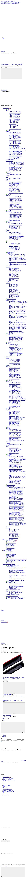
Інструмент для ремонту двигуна (16, 580)
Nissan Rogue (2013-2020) (14, 350)
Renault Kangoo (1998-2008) (15, 387)
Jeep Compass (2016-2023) (14, 233)
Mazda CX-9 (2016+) (13, 297)
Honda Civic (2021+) (13, 205)
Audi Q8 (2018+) (12, 127)
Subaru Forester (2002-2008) (15, 429)
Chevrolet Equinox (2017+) (15, 168)
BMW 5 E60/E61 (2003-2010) (15, 153)
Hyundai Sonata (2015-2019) (15, 215)
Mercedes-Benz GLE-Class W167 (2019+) (18, 316)
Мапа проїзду (4, 866)
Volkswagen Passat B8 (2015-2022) (16, 506)
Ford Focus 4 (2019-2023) (14, 191)
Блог (17, 3)
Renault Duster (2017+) (14, 385)
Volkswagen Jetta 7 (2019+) (15, 501)
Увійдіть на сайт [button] (7, 694)
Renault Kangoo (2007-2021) (15, 389)
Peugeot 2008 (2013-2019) (14, 368)
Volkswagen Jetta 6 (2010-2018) (16, 499)
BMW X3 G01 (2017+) (14, 138)
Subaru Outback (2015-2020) (15, 437)
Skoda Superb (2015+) (13, 424)
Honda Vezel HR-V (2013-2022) (16, 209)
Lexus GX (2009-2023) (14, 278)
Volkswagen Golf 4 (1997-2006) (16, 491)
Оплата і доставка (12, 2)
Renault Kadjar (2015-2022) (15, 386)
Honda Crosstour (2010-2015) (15, 206)
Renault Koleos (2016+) (14, 392)
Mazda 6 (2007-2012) (13, 290)
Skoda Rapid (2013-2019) (14, 421)
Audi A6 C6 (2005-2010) (14, 117)
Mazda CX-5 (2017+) (13, 294)
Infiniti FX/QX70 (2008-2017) (15, 223)
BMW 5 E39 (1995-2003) (14, 152)
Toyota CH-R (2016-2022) (14, 461)
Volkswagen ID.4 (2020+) (14, 496)
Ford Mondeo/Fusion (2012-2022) (16, 193)
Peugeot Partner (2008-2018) (15, 377)
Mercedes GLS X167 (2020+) (15, 331)
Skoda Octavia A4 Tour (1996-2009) (17, 417)
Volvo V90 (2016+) (13, 531)
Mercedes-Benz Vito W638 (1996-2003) (17, 324)
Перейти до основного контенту (8, 1)
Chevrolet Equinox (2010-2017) (15, 167)
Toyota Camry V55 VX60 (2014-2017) (17, 459)
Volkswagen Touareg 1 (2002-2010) (16, 517)
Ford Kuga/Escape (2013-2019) (15, 182)
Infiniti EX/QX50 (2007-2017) (15, 225)
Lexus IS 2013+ (12, 279)
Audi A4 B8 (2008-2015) (14, 114)
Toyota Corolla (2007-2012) (15, 462)
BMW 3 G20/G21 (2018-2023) (15, 151)
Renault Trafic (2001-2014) (14, 405)
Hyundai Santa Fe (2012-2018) (15, 212)
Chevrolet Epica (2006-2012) (15, 170)
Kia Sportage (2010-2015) (14, 243)
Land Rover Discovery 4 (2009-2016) (17, 255)
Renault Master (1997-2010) (15, 393)
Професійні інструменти (9, 564)
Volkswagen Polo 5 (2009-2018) (16, 508)
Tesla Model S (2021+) (14, 450)
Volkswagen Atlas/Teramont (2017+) (17, 487)
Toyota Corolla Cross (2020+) (15, 466)
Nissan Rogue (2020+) (13, 352)
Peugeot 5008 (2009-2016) (14, 375)
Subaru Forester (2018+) (14, 433)
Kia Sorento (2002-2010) (14, 247)
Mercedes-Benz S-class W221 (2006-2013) (18, 306)
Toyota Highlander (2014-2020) (15, 469)
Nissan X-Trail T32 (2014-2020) (16, 354)
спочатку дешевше (13, 652)
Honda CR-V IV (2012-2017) (15, 200)
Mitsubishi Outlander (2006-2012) (16, 338)
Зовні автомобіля (7, 550)
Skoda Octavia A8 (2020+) (14, 425)
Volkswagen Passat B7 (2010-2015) (16, 504)
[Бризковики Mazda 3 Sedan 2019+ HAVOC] (15, 697)
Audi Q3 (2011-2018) (13, 121)
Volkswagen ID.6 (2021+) (14, 497)
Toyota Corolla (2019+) (14, 465)
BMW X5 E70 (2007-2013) (15, 142)
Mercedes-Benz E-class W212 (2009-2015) (18, 302)
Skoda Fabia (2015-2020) (14, 413)
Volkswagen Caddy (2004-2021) (16, 488)
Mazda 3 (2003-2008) (13, 284)
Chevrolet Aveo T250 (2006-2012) (16, 163)
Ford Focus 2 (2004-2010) (14, 189)
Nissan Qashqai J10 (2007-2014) (16, 348)
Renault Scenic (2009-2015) (15, 402)
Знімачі (10, 577)
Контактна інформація (11, 3)
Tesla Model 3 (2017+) (14, 448)
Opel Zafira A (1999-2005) (14, 363)
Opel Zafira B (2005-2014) (14, 364)
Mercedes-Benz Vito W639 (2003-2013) (17, 326)
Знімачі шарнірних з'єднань (15, 583)
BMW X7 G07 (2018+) (14, 147)
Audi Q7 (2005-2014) (13, 125)
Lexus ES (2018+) (13, 269)
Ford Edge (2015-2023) (14, 186)
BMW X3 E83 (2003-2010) (15, 136)
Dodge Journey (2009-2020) (15, 174)
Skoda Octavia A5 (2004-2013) (15, 418)
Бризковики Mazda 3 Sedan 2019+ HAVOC (13, 700)
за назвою (20, 652)
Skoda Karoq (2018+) (13, 414)
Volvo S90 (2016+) (13, 530)
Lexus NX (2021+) (13, 273)
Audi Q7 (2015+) (12, 126)
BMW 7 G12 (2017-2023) (14, 157)
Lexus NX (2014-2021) (14, 271)
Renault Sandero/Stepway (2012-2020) (17, 400)
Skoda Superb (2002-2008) (14, 422)
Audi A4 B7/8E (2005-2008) (15, 113)
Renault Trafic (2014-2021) (14, 406)
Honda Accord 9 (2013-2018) (15, 199)
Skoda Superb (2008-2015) (14, 423)
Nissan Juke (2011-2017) (14, 344)
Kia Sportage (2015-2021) (14, 244)
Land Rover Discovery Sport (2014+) (17, 258)
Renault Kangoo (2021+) (14, 390)
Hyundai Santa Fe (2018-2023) (15, 214)
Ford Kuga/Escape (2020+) (14, 183)
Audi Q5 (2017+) (12, 124)
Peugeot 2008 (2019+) (13, 369)
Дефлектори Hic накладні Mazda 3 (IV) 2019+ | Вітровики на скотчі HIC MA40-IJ (14, 678)
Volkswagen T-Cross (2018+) (15, 512)
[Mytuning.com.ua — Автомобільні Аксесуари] (7, 747)
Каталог (2, 2)
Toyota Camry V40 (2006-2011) (16, 456)
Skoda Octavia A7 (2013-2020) (15, 419)
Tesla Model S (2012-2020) (15, 449)
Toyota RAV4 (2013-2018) (14, 481)
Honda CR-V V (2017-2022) (15, 201)
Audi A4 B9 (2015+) (13, 115)
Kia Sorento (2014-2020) (14, 249)
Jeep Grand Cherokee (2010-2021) (16, 236)
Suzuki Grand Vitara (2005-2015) (16, 444)
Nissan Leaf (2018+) (13, 347)
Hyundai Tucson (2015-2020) (15, 219)
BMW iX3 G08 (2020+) (14, 158)
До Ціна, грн (14, 740)
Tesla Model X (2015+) (14, 451)
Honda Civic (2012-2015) (14, 202)
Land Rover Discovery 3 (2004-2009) (17, 254)
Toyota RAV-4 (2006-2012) (15, 480)
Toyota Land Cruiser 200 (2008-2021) (17, 476)
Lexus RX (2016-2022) (14, 276)
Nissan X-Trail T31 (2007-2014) (16, 353)
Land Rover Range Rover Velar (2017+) (17, 264)
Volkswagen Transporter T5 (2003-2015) (17, 524)
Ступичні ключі (12, 585)
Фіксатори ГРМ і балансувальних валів (18, 567)
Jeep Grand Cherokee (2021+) (15, 237)
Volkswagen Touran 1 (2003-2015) (16, 520)
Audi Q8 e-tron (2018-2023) (15, 129)
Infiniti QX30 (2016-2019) (14, 228)
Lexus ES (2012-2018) (14, 268)
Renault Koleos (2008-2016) (15, 391)
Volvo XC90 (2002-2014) (14, 536)
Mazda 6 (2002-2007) (13, 289)
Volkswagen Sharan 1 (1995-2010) (16, 509)
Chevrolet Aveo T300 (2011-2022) (16, 164)
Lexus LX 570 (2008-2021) (15, 270)
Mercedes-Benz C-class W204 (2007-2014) (18, 301)
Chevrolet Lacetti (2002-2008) (15, 169)
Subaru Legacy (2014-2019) (15, 434)
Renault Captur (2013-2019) (15, 382)
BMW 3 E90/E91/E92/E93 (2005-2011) (17, 148)
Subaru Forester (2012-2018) (15, 432)
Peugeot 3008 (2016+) (13, 371)
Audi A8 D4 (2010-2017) (14, 120)
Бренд (22, 732)
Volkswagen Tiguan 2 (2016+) (15, 515)
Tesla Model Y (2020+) (14, 453)
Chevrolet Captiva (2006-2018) (15, 166)
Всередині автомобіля (8, 539)
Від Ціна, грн (4, 740)
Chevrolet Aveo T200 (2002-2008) (16, 162)
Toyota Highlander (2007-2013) (15, 467)
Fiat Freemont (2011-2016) (14, 178)
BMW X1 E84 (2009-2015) (15, 132)
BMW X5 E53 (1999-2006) (15, 141)
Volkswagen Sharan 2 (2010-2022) (16, 510)
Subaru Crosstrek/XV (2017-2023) (16, 440)
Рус (4, 38)
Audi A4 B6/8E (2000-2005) (15, 111)
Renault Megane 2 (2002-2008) (15, 396)
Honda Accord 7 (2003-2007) (15, 196)
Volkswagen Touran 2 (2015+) (15, 522)
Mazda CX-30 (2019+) (14, 296)
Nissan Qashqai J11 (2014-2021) (16, 349)
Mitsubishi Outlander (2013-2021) (16, 339)
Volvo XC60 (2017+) (13, 535)
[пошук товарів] (11, 73)
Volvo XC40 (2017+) (13, 533)
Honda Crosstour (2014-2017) (15, 207)
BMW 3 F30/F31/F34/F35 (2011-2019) (17, 150)
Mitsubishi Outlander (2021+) (15, 340)
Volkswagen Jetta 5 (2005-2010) (16, 498)
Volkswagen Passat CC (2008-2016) (16, 507)
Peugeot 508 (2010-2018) (14, 374)
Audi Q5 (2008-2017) (13, 122)
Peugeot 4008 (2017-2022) (14, 372)
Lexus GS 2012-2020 (13, 280)
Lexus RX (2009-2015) (14, 275)
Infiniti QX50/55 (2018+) (14, 226)
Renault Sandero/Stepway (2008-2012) (17, 398)
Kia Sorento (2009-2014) (14, 248)
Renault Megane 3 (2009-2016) (15, 397)
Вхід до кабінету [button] (7, 785)
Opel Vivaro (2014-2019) (14, 361)
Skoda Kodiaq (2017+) (14, 416)
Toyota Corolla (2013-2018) (15, 464)
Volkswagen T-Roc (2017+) (15, 513)
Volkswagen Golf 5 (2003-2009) (16, 492)
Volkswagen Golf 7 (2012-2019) (16, 494)
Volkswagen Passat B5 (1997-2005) (16, 502)
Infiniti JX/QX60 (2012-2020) (15, 227)
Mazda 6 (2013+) (12, 291)
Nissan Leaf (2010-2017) (14, 345)
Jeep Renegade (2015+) (14, 239)
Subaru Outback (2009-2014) (15, 435)
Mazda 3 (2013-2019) (13, 286)
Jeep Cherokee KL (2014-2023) (15, 235)
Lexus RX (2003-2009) (14, 274)
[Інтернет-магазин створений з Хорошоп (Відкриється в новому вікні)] (11, 773)
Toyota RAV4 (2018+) (13, 482)
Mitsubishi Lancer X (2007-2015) (16, 337)
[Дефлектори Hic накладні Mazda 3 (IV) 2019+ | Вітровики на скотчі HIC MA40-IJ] (15, 664)
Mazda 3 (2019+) (12, 287)
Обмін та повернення (8, 790)
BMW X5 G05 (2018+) (14, 145)
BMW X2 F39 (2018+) (14, 135)
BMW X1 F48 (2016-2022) (15, 133)
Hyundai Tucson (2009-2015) (15, 217)
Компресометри (12, 573)
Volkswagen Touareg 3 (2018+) (15, 519)
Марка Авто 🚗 (7, 108)
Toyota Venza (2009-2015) (14, 483)
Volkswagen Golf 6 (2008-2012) (16, 493)
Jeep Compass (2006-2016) (14, 232)
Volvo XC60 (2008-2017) (14, 534)
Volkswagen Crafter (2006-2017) (16, 490)
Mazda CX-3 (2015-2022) (14, 295)
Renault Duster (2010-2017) (15, 384)
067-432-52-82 (4, 90)
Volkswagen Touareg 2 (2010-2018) (16, 518)
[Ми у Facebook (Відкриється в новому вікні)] (11, 14)
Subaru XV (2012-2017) (14, 439)
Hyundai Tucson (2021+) (14, 220)
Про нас (6, 2)
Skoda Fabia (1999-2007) (14, 411)
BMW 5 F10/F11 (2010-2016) (15, 154)
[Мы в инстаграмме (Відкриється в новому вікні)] (11, 24)
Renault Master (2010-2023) (15, 395)
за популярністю (4, 652)
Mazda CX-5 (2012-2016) (14, 292)
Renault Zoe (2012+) (13, 407)
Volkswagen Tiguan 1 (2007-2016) (16, 514)
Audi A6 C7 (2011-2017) (14, 119)
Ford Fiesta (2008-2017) (14, 188)
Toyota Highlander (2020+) (15, 470)
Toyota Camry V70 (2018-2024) (16, 460)
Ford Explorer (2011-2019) (14, 184)
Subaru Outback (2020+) (14, 438)
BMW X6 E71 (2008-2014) (15, 146)
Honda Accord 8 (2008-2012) (15, 198)
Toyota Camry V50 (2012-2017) (16, 458)
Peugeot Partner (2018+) (14, 379)
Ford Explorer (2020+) (13, 185)
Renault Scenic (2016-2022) (15, 403)
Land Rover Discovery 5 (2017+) (16, 257)
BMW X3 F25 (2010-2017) (15, 137)
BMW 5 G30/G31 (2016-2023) (15, 156)
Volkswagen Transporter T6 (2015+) (16, 525)
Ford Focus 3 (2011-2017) (14, 190)
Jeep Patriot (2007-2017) (14, 238)
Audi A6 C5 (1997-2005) (14, 116)
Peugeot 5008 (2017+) (13, 376)
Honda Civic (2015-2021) (14, 204)
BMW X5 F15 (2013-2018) (15, 143)
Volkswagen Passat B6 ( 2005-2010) (16, 503)
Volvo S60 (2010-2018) (14, 529)
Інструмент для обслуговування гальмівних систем (16, 571)
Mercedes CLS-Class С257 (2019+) (16, 332)
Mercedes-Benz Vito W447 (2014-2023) (17, 327)
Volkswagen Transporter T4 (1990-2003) (17, 523)
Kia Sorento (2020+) (13, 251)
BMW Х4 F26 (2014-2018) (15, 140)
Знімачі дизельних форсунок (15, 569)
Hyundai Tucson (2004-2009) (15, 216)
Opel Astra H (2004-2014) (14, 359)
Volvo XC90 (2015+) (13, 538)
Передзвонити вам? (5, 91)
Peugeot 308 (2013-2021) (14, 370)
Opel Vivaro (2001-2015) (14, 360)
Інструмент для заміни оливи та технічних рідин (16, 593)
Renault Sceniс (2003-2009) (15, 401)
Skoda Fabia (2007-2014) (14, 412)
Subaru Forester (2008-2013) (15, 430)
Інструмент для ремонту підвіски (16, 578)
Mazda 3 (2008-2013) (13, 285)
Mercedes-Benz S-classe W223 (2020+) (17, 310)
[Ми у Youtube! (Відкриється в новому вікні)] (11, 35)
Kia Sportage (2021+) (13, 246)
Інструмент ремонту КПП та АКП (17, 572)
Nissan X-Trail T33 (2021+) (15, 355)
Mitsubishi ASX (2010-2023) (15, 336)
